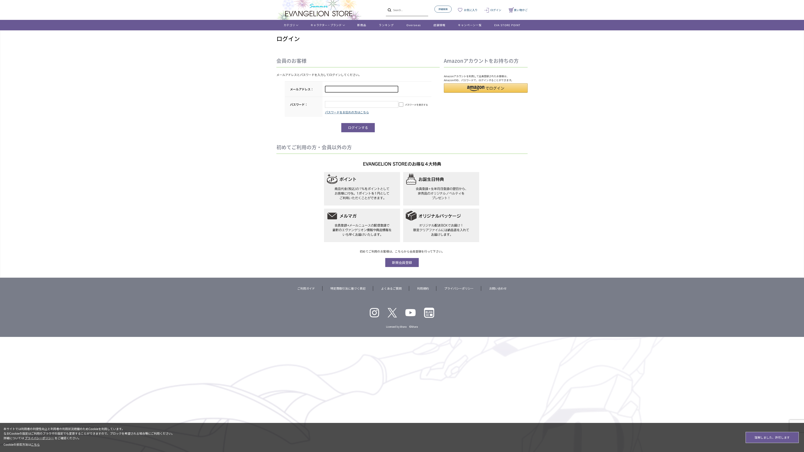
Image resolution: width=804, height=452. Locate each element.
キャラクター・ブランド (326, 25)
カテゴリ (289, 25)
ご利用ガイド (306, 288)
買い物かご (521, 10)
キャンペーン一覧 (470, 25)
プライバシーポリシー (459, 288)
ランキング (386, 25)
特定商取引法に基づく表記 (348, 288)
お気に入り (471, 10)
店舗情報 (439, 25)
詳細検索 (443, 9)
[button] (486, 88)
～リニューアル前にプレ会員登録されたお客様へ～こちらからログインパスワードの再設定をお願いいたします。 (347, 112)
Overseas (413, 25)
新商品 (361, 25)
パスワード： (299, 104)
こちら (35, 444)
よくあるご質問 (391, 288)
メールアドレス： (301, 89)
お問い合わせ (498, 288)
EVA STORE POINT (507, 25)
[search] (389, 10)
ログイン (495, 10)
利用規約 (423, 288)
